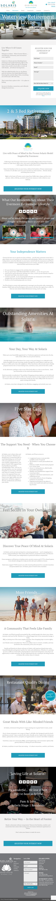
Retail (22, 10)
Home (8, 10)
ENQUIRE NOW (43, 88)
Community (30, 10)
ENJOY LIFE (30, 887)
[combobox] (43, 83)
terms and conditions (30, 895)
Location (38, 10)
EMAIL (53, 6)
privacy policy (34, 894)
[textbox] (42, 83)
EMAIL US (41, 868)
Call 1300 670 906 (43, 869)
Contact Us (47, 10)
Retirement (15, 10)
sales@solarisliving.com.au (46, 875)
